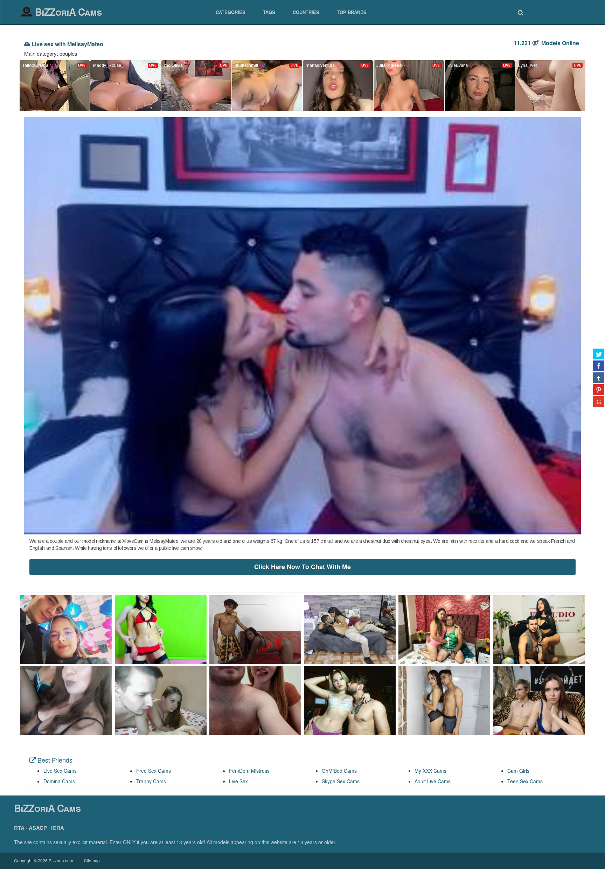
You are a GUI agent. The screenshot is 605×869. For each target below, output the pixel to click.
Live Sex (238, 781)
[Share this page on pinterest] (598, 389)
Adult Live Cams (433, 781)
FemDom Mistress (249, 770)
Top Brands (352, 12)
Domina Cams (59, 781)
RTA (19, 828)
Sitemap (92, 860)
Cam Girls (518, 770)
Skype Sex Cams (341, 781)
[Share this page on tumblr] (598, 377)
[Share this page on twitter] (598, 353)
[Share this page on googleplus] (598, 401)
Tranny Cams (151, 781)
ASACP (38, 828)
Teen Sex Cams (525, 781)
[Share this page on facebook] (598, 365)
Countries (306, 12)
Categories (230, 12)
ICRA (57, 828)
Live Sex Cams (60, 770)
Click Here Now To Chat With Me (302, 566)
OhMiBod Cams (339, 770)
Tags (269, 12)
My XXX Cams (430, 770)
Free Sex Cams (153, 770)
